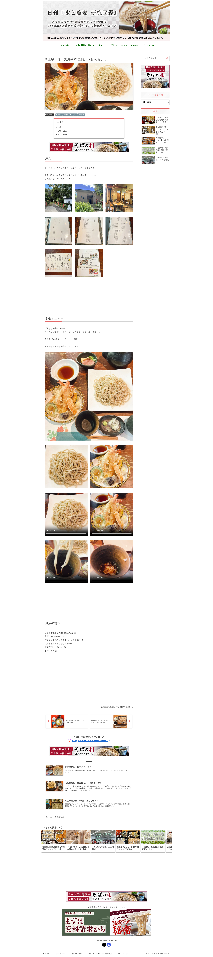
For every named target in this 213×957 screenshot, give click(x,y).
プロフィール (60, 954)
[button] (167, 58)
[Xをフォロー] (104, 945)
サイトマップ (123, 954)
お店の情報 (62, 134)
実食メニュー (63, 131)
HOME (47, 954)
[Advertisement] (89, 297)
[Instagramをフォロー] (109, 945)
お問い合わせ (77, 954)
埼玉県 (82, 115)
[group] (53, 841)
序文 (59, 127)
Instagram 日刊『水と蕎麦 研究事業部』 (90, 741)
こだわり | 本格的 (63, 115)
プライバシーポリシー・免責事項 (100, 954)
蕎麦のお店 (50, 115)
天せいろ (74, 115)
